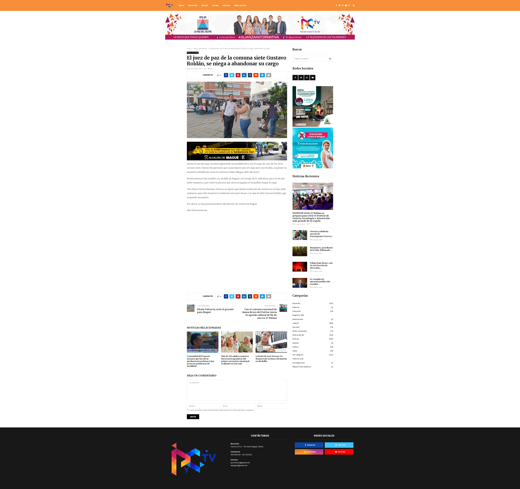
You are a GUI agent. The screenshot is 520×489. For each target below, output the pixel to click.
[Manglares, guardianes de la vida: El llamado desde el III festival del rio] (299, 251)
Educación (296, 311)
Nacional (295, 327)
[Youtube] (346, 5)
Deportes (192, 5)
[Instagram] (343, 5)
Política (295, 347)
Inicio (181, 5)
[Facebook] (337, 5)
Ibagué (204, 5)
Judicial (226, 5)
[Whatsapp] (349, 5)
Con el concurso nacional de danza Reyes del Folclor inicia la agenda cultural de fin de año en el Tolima (259, 313)
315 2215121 (247, 454)
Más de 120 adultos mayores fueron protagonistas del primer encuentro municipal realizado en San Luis (235, 360)
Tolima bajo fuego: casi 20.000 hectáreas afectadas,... (321, 265)
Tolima (215, 5)
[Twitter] (340, 5)
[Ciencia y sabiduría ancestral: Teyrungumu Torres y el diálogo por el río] (299, 235)
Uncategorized (298, 362)
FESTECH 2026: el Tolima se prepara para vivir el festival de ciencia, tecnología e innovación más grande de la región (311, 217)
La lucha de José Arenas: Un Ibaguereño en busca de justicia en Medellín (271, 358)
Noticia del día (298, 335)
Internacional (297, 319)
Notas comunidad (193, 53)
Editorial (295, 307)
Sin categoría (297, 354)
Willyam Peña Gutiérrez (301, 366)
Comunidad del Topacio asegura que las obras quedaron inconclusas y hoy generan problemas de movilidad (200, 361)
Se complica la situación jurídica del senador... (320, 281)
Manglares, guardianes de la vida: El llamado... (321, 248)
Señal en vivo (240, 5)
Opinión (295, 343)
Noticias (295, 339)
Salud (294, 351)
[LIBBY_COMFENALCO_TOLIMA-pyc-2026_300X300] (312, 126)
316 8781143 (235, 454)
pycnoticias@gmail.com (240, 462)
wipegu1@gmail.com (239, 465)
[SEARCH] (330, 58)
